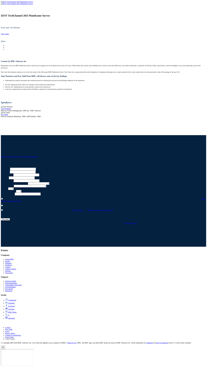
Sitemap (8, 271)
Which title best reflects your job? (14, 183)
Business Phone (7, 181)
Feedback (8, 265)
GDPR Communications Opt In (13, 203)
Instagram (11, 318)
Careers (7, 267)
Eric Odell (4, 114)
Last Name (5, 172)
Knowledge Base (11, 283)
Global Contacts (10, 269)
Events (7, 261)
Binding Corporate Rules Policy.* (100, 210)
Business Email (7, 175)
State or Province (7, 194)
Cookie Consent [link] (10, 339)
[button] (5, 34)
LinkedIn (11, 303)
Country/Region (7, 186)
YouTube (11, 309)
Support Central (10, 281)
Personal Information (130, 223)
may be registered (162, 343)
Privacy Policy (78, 210)
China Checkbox (7, 208)
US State (4, 189)
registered (149, 343)
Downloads (9, 289)
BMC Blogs (12, 312)
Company (4, 178)
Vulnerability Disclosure (13, 285)
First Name (5, 169)
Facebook (11, 306)
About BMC (9, 259)
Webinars (8, 263)
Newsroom (9, 273)
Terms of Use (71, 343)
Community (12, 300)
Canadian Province (8, 191)
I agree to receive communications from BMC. (19, 196)
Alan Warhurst (6, 109)
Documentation (10, 287)
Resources (8, 291)
